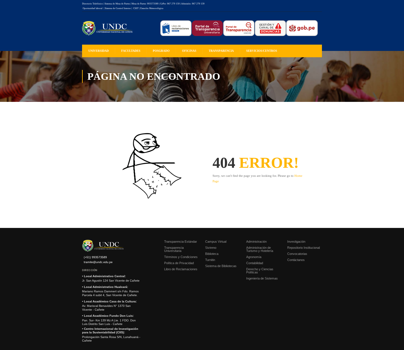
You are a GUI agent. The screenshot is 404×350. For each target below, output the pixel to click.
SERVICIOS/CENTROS (261, 50)
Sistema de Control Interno (118, 8)
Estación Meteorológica (151, 8)
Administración (256, 241)
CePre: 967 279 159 (170, 3)
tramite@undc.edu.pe (98, 262)
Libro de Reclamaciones (180, 269)
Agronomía (253, 257)
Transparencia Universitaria (174, 249)
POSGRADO (161, 50)
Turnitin (210, 260)
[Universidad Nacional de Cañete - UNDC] (107, 28)
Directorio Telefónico (92, 3)
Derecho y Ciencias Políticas (259, 270)
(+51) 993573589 (95, 257)
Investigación (296, 241)
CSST (136, 8)
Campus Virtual (215, 241)
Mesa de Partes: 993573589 (145, 3)
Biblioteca (211, 254)
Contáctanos (296, 260)
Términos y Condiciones (181, 257)
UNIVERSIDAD (98, 50)
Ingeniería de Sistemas (262, 278)
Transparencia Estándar (180, 241)
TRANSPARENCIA (221, 50)
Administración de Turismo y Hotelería (259, 249)
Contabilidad (254, 263)
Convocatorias (297, 254)
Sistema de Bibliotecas (221, 266)
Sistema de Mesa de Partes (117, 3)
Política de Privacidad (179, 263)
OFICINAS (189, 50)
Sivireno (210, 247)
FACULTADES (130, 50)
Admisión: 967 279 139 (193, 3)
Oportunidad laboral (92, 8)
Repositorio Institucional (303, 247)
